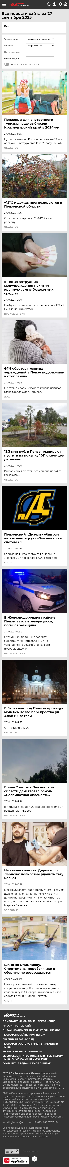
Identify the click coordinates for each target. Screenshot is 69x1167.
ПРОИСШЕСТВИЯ (14, 314)
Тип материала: (12, 39)
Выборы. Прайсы (14, 1051)
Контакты (35, 1051)
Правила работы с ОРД (18, 1039)
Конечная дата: (11, 58)
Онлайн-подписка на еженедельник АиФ (31, 1030)
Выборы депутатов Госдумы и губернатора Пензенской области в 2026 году (33, 1057)
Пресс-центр (46, 1021)
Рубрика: (8, 45)
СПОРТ (8, 562)
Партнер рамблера (30, 1151)
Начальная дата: (12, 52)
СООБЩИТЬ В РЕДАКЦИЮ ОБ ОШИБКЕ (27, 1063)
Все (6, 26)
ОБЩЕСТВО (11, 148)
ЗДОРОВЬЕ (11, 910)
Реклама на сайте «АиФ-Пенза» (24, 1034)
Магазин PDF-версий (17, 1025)
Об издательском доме (19, 1021)
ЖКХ (7, 397)
